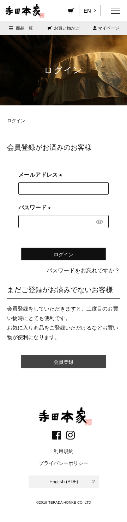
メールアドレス (41, 175)
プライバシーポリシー (63, 463)
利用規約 (63, 451)
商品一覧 (24, 28)
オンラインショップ (71, 10)
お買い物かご (66, 28)
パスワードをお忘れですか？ (83, 271)
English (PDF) (63, 481)
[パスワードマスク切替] (101, 221)
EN (88, 11)
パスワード (36, 207)
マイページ (108, 28)
